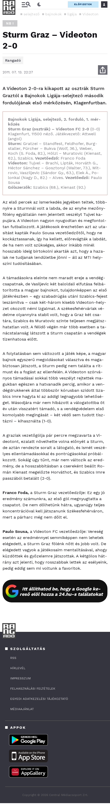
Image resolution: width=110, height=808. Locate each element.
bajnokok (53, 14)
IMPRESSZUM (20, 678)
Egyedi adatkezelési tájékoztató (39, 699)
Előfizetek (83, 4)
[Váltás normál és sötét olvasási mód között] (39, 5)
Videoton (90, 14)
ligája (72, 14)
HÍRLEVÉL (17, 668)
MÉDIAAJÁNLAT (22, 709)
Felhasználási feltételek (32, 688)
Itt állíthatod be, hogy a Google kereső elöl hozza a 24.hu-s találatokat (61, 591)
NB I (10, 23)
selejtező (32, 14)
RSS (13, 658)
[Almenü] (26, 4)
